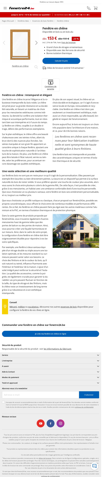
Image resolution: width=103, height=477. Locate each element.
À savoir (5, 366)
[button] (4, 42)
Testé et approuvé (10, 383)
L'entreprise (7, 360)
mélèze (21, 306)
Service (5, 355)
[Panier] (95, 8)
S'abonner (89, 395)
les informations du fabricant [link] (57, 348)
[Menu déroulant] (5, 8)
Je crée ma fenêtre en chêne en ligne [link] (50, 334)
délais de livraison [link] (45, 458)
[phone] (88, 8)
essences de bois (69, 306)
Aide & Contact (8, 372)
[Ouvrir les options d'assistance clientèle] (94, 466)
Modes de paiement (10, 377)
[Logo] (21, 8)
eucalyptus (33, 306)
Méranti (13, 306)
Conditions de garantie (50, 87)
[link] (20, 47)
